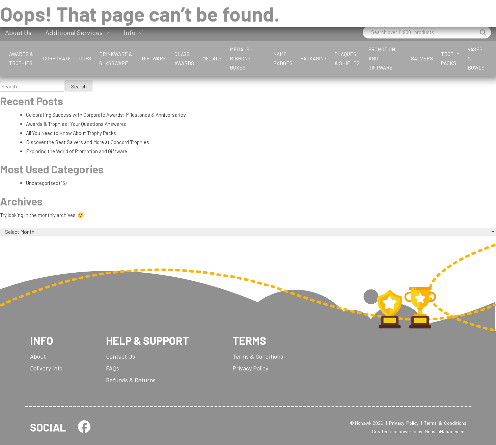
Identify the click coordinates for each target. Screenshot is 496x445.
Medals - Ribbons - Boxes (242, 58)
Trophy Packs (450, 58)
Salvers (422, 58)
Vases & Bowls (476, 58)
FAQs (112, 368)
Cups (85, 58)
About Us (18, 32)
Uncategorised (42, 183)
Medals (212, 58)
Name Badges (283, 58)
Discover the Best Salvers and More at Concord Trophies (87, 142)
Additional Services (74, 32)
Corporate (57, 58)
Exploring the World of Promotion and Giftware (76, 151)
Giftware (154, 58)
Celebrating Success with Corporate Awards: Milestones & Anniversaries (106, 115)
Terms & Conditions (257, 356)
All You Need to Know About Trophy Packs (71, 133)
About (38, 356)
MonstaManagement (445, 431)
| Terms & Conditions (443, 423)
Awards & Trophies (21, 58)
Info (129, 32)
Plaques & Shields (347, 58)
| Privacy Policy (402, 423)
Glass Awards (184, 58)
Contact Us (120, 356)
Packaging (314, 58)
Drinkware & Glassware (115, 58)
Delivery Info (46, 368)
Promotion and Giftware (381, 58)
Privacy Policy (250, 368)
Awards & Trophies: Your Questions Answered (76, 124)
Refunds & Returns (131, 380)
